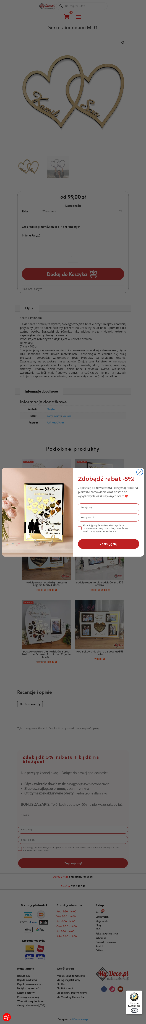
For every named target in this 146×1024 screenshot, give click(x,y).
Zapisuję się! (109, 544)
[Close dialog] (140, 472)
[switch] (134, 1010)
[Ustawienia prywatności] (7, 1017)
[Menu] (140, 993)
